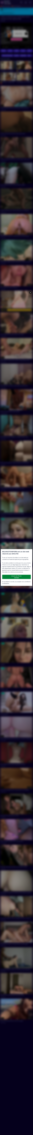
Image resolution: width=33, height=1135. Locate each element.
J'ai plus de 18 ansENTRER (16, 577)
